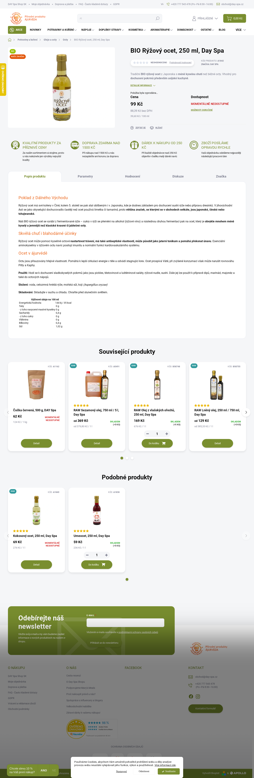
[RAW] (157, 384)
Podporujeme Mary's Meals (80, 687)
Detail (36, 443)
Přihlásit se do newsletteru (104, 642)
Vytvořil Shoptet (210, 773)
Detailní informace (141, 85)
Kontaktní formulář (205, 708)
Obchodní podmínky (18, 709)
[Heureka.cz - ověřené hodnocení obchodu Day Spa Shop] (92, 728)
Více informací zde (165, 765)
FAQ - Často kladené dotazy (93, 4)
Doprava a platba (64, 4)
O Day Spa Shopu (75, 681)
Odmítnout (144, 771)
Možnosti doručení (202, 110)
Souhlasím (170, 771)
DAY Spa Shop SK (17, 4)
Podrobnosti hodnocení (180, 62)
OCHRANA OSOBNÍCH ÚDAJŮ (127, 746)
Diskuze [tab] (178, 176)
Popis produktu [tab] (34, 176)
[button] (121, 458)
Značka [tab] (221, 176)
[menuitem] (17, 30)
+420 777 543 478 (206, 685)
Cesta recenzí (73, 675)
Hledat (157, 18)
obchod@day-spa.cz (206, 676)
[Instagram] (197, 695)
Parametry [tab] (85, 176)
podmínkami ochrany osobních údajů (138, 632)
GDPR (116, 4)
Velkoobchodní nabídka (78, 706)
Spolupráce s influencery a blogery (84, 700)
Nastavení (121, 771)
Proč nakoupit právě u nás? (81, 694)
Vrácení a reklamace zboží (22, 703)
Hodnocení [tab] (132, 176)
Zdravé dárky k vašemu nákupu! (83, 712)
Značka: (209, 64)
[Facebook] (191, 695)
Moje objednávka (41, 4)
